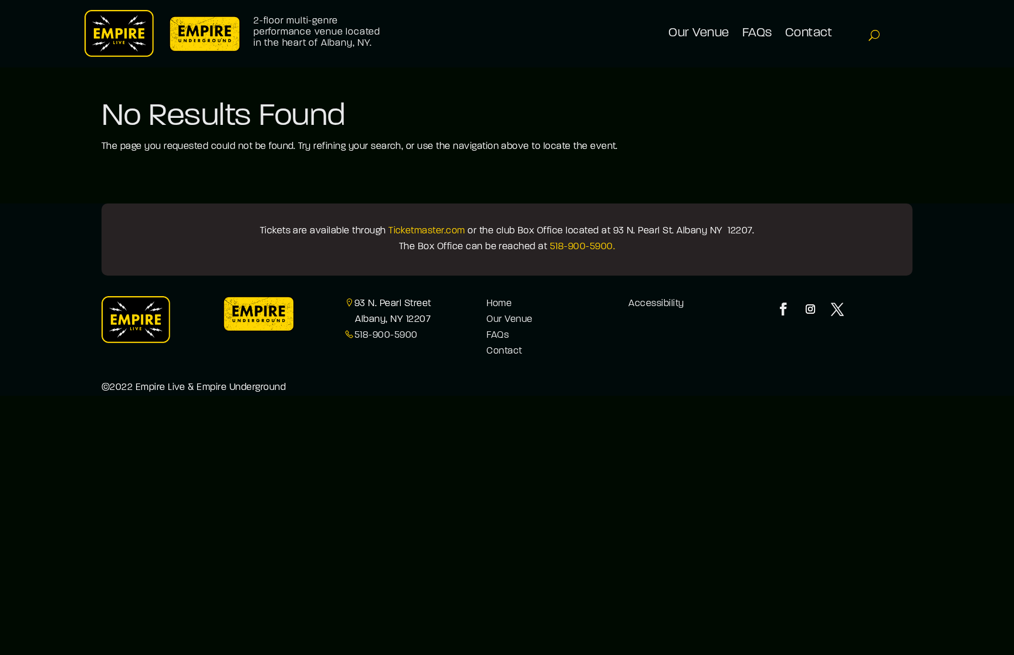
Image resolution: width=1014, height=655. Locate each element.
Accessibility (656, 303)
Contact (504, 351)
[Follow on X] (837, 309)
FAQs (497, 335)
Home (499, 303)
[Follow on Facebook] (783, 309)
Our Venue (509, 319)
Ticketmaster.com (426, 231)
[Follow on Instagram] (810, 309)
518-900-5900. (582, 247)
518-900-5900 (386, 335)
